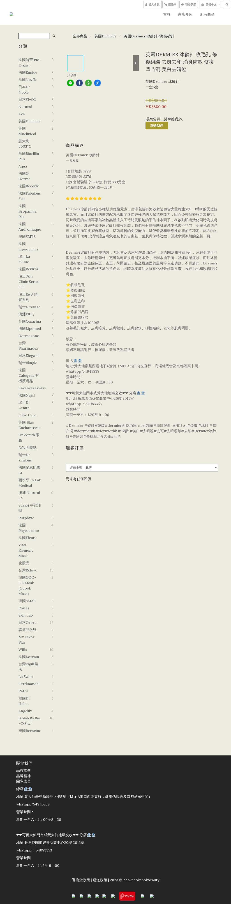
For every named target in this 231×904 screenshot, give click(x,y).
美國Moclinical (27, 131)
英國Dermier (29, 121)
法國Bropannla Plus (27, 211)
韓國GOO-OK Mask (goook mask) (27, 585)
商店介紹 (185, 14)
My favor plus (26, 640)
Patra (23, 691)
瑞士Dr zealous (25, 457)
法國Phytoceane (28, 528)
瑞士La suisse (24, 259)
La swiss (25, 676)
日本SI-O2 (27, 99)
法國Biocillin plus (28, 156)
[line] (70, 83)
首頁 (166, 14)
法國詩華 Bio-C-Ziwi (29, 62)
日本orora (27, 622)
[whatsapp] (88, 83)
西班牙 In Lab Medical (29, 483)
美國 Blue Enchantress (29, 425)
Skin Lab (25, 615)
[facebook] (79, 83)
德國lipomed (29, 328)
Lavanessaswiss (29, 388)
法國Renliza (28, 269)
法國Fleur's (27, 537)
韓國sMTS (27, 236)
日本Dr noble (24, 89)
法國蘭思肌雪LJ (29, 470)
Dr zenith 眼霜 (28, 438)
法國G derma (24, 176)
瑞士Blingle (27, 362)
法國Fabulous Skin (29, 196)
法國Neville (27, 79)
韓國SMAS (26, 601)
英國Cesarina (29, 321)
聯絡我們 (156, 126)
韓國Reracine (29, 730)
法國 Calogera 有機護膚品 (28, 375)
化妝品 (23, 563)
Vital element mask (25, 550)
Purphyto (26, 518)
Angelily (25, 711)
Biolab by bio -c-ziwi (29, 721)
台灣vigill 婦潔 (28, 667)
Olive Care (27, 415)
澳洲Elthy (26, 314)
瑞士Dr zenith (24, 405)
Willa (22, 649)
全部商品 (80, 36)
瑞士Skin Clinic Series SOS (28, 281)
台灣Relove (27, 570)
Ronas (23, 608)
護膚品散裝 (27, 629)
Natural (25, 106)
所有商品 (207, 14)
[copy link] (97, 83)
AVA (21, 114)
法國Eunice (27, 72)
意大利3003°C (24, 144)
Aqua (22, 166)
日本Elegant (28, 355)
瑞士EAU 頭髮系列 (28, 297)
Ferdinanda (28, 683)
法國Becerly (28, 186)
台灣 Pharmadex (28, 346)
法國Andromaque (29, 227)
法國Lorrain (28, 656)
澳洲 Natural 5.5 (29, 495)
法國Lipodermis (28, 246)
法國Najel (26, 395)
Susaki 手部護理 (29, 508)
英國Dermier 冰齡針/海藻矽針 (149, 36)
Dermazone (28, 335)
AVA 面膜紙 (27, 447)
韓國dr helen (24, 701)
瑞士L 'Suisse (29, 307)
